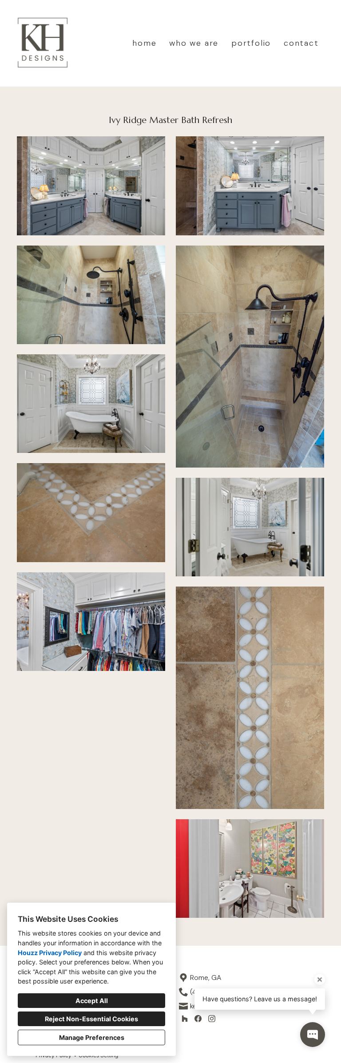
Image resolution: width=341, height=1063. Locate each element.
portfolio (251, 43)
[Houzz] (184, 1018)
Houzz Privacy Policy (50, 952)
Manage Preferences (91, 1037)
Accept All (91, 1000)
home (144, 43)
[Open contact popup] (312, 1034)
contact (301, 43)
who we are (193, 43)
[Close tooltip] (319, 979)
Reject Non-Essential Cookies (91, 1019)
